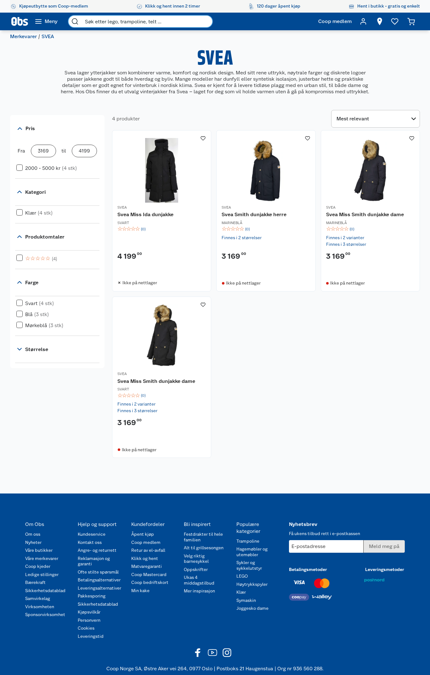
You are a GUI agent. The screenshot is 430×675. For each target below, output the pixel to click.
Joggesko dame (252, 608)
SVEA (122, 207)
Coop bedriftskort (149, 582)
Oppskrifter (196, 569)
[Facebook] (198, 652)
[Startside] (19, 21)
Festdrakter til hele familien (203, 537)
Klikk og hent (144, 558)
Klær (241, 592)
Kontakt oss (90, 542)
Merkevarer (23, 36)
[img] (161, 229)
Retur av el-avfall (148, 550)
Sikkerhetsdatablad (45, 590)
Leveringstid (91, 636)
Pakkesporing (91, 595)
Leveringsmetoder (384, 569)
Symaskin (246, 600)
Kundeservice (91, 534)
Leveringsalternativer (99, 588)
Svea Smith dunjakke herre (254, 214)
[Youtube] (212, 652)
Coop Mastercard (149, 574)
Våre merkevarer (41, 558)
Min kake (140, 590)
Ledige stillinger (42, 574)
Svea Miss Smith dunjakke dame (365, 214)
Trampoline (247, 541)
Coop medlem (146, 542)
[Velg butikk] (379, 21)
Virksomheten (39, 606)
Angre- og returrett (97, 550)
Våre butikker (39, 550)
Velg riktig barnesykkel (196, 558)
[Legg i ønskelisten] (203, 138)
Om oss (32, 534)
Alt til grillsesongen (203, 547)
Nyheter (33, 542)
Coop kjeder (37, 566)
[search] (75, 21)
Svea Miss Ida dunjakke (145, 214)
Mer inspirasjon (199, 590)
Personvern (89, 620)
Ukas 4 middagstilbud (199, 580)
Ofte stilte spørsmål (98, 571)
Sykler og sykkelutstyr (249, 565)
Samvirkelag (37, 598)
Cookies (86, 628)
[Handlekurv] (411, 21)
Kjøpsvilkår (89, 611)
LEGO (242, 576)
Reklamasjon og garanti (94, 561)
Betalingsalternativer (99, 579)
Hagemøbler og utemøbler (252, 551)
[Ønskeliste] (394, 21)
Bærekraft (35, 582)
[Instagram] (227, 652)
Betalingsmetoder (308, 569)
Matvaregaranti (146, 566)
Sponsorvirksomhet (45, 614)
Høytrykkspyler (252, 584)
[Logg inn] (363, 21)
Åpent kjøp (142, 534)
